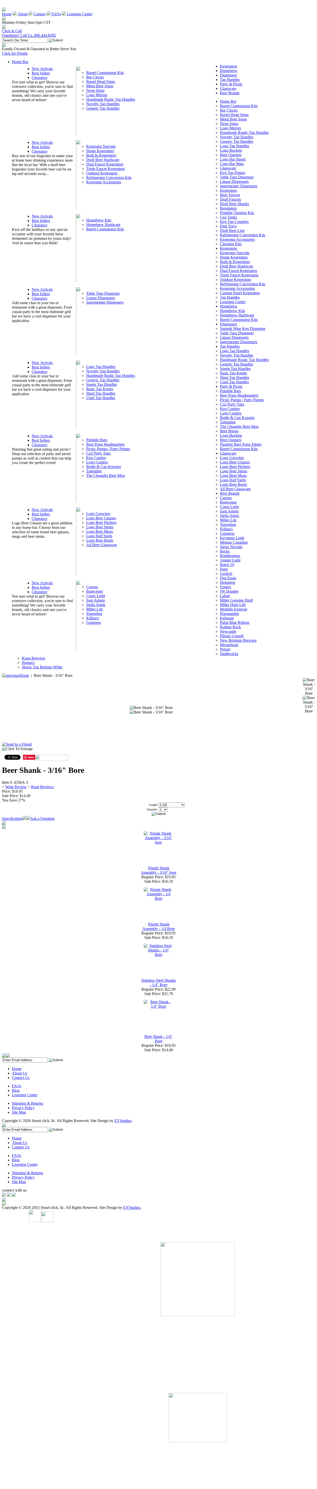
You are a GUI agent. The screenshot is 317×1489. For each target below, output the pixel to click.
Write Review (16, 787)
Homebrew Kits (98, 220)
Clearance (39, 77)
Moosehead (229, 645)
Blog (16, 1090)
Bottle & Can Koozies (103, 466)
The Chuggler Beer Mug (105, 475)
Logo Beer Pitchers (101, 522)
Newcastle (228, 631)
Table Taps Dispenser (103, 293)
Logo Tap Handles (100, 367)
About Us (19, 1073)
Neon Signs (95, 90)
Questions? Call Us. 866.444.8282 (29, 35)
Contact (39, 14)
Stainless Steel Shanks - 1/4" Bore (158, 982)
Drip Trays (228, 226)
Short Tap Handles (100, 393)
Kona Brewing (33, 658)
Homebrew (229, 71)
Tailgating (94, 471)
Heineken (227, 582)
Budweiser (94, 591)
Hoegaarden (229, 613)
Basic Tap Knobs (99, 389)
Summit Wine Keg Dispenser (242, 328)
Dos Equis (228, 578)
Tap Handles (230, 79)
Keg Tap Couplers (234, 222)
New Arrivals (42, 69)
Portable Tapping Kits (237, 213)
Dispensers (228, 75)
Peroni (225, 649)
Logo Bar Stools (233, 159)
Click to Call (12, 31)
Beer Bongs (229, 431)
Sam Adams (95, 600)
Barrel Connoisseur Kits (105, 73)
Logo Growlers (98, 514)
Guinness (93, 622)
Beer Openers (230, 155)
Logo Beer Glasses (101, 518)
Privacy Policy (23, 1108)
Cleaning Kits (230, 244)
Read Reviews (42, 787)
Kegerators (228, 66)
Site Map (19, 1112)
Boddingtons (230, 556)
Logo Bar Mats (232, 164)
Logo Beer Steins (99, 527)
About (22, 14)
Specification (12, 818)
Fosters (225, 587)
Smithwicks (229, 654)
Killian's (92, 618)
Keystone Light (232, 538)
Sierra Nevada (231, 547)
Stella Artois (95, 605)
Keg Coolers (96, 458)
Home (7, 14)
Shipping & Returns (27, 1103)
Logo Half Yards (99, 536)
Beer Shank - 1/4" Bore (158, 1038)
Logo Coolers (97, 462)
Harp (224, 569)
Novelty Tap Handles (103, 104)
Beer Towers (230, 195)
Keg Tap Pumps (232, 173)
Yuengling (94, 613)
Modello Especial (233, 609)
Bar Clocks (95, 77)
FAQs (56, 14)
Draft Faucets (230, 199)
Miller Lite (94, 609)
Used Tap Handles (100, 398)
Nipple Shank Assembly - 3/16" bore (158, 870)
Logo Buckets (231, 150)
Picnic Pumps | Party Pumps (108, 449)
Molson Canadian (234, 542)
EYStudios (123, 1121)
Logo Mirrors (96, 95)
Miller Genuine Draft (236, 600)
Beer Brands (229, 93)
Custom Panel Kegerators (240, 293)
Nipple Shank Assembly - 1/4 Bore (158, 926)
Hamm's (28, 662)
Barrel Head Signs (100, 81)
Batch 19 (227, 564)
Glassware (228, 88)
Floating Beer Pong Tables (241, 444)
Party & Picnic (231, 84)
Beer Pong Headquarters (105, 444)
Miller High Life (233, 605)
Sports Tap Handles (101, 384)
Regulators (228, 208)
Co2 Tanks (228, 217)
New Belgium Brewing (238, 640)
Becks (225, 551)
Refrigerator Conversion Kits (109, 177)
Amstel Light (230, 560)
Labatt (225, 596)
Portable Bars (96, 440)
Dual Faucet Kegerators (104, 164)
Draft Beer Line (232, 230)
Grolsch (226, 573)
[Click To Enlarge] (49, 750)
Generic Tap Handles (102, 108)
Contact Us (20, 1077)
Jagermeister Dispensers (105, 302)
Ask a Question (42, 818)
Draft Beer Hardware (102, 160)
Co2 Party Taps (98, 453)
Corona (92, 587)
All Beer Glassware (101, 545)
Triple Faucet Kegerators (105, 169)
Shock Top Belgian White (42, 667)
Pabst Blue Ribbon (234, 622)
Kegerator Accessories (103, 182)
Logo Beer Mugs (99, 531)
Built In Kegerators (101, 155)
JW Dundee (229, 591)
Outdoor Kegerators (101, 173)
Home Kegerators (100, 151)
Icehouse (227, 618)
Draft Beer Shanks (234, 204)
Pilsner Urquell (231, 636)
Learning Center (79, 14)
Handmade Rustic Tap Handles (110, 99)
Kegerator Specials (101, 146)
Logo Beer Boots (99, 540)
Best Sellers (41, 73)
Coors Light (95, 596)
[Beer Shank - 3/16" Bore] (151, 708)
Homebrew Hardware (103, 224)
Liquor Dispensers (100, 298)
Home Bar (20, 62)
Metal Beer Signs (99, 86)
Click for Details (15, 53)
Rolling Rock (230, 627)
